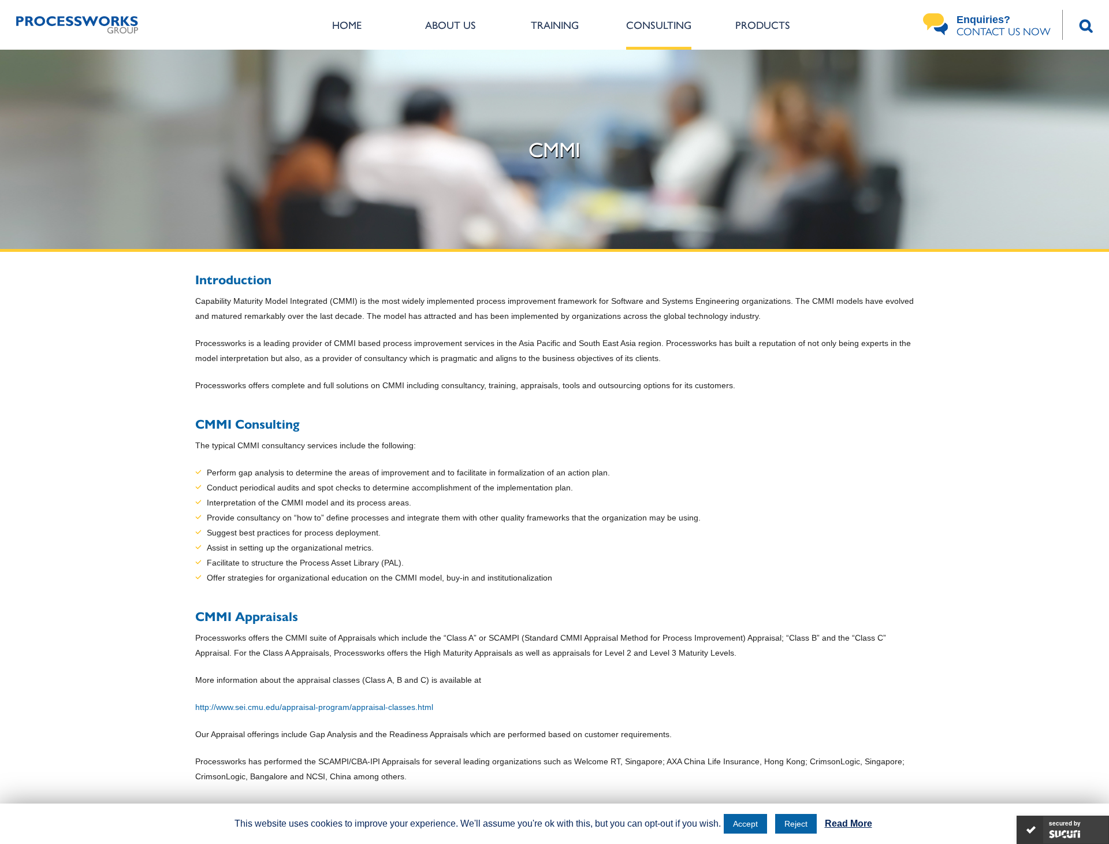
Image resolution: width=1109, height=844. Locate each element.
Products (762, 24)
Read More (848, 823)
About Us (450, 24)
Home (347, 24)
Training (555, 24)
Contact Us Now (1004, 26)
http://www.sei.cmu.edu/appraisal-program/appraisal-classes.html (314, 707)
